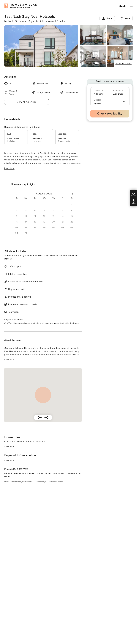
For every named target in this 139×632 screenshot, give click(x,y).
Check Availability (109, 113)
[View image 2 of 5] (93, 35)
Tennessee (39, 482)
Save (127, 18)
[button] (16, 233)
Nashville (49, 482)
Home (6, 482)
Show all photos (123, 63)
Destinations (16, 482)
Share (109, 18)
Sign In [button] (122, 6)
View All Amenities (26, 102)
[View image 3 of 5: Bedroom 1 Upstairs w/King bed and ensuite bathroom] (120, 35)
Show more (9, 168)
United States (28, 482)
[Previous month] (16, 194)
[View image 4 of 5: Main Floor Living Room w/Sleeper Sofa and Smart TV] (93, 56)
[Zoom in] (40, 417)
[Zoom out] (46, 417)
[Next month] (72, 194)
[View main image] (41, 46)
